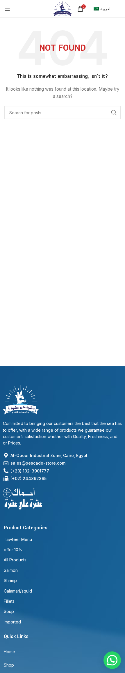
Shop (9, 665)
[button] (112, 660)
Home (9, 651)
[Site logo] (62, 8)
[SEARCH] (114, 112)
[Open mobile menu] (7, 9)
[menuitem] (103, 9)
